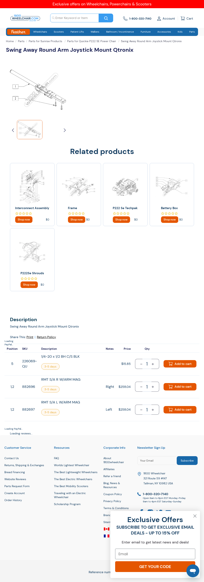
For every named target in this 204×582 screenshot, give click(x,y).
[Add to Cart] (23, 219)
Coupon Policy (112, 494)
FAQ (56, 458)
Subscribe (187, 460)
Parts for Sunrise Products (46, 41)
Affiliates (109, 469)
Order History (13, 500)
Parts (21, 41)
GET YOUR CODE (155, 566)
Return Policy (46, 337)
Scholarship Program (67, 504)
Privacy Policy (112, 501)
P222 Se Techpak (125, 208)
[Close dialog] (194, 515)
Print (29, 337)
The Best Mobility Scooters (71, 486)
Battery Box (169, 208)
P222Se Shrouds (32, 273)
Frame (72, 208)
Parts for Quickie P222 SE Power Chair (92, 41)
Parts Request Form (17, 486)
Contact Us (11, 458)
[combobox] (74, 18)
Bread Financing (14, 472)
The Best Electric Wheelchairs (73, 479)
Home (10, 41)
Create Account (14, 493)
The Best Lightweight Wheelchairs (75, 472)
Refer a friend (112, 476)
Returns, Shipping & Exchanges (24, 465)
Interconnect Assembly (32, 208)
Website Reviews (15, 479)
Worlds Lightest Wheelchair (71, 465)
